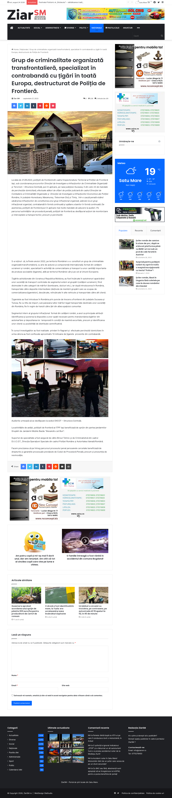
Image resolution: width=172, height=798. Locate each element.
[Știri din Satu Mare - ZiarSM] (26, 14)
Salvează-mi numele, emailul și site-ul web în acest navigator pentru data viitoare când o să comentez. (58, 695)
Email (15, 685)
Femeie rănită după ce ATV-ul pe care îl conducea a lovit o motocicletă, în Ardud (105, 738)
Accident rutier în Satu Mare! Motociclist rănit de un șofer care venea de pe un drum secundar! (106, 761)
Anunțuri (127, 28)
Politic (82, 28)
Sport (11, 761)
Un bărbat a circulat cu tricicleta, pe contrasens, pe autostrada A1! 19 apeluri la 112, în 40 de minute (93, 610)
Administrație (52, 28)
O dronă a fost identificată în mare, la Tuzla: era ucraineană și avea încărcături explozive (59, 610)
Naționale (97, 28)
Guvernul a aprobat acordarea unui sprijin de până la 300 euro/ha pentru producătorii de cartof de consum (25, 611)
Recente (139, 230)
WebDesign (39, 793)
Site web (65, 685)
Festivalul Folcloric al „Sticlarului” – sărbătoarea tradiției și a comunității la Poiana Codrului (76, 2)
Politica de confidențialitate (133, 793)
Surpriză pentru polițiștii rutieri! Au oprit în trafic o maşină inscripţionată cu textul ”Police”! (148, 266)
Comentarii (155, 230)
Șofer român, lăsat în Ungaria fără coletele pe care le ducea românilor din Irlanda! (148, 281)
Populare (123, 230)
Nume (15, 675)
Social (37, 28)
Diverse (70, 28)
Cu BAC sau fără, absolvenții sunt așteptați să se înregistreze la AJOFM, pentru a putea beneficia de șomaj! (104, 771)
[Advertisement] (60, 239)
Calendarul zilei (15, 770)
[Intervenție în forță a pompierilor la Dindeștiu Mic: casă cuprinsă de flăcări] (66, 759)
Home (16, 49)
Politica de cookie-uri (155, 793)
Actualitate (24, 28)
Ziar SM (17, 98)
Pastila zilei (113, 28)
